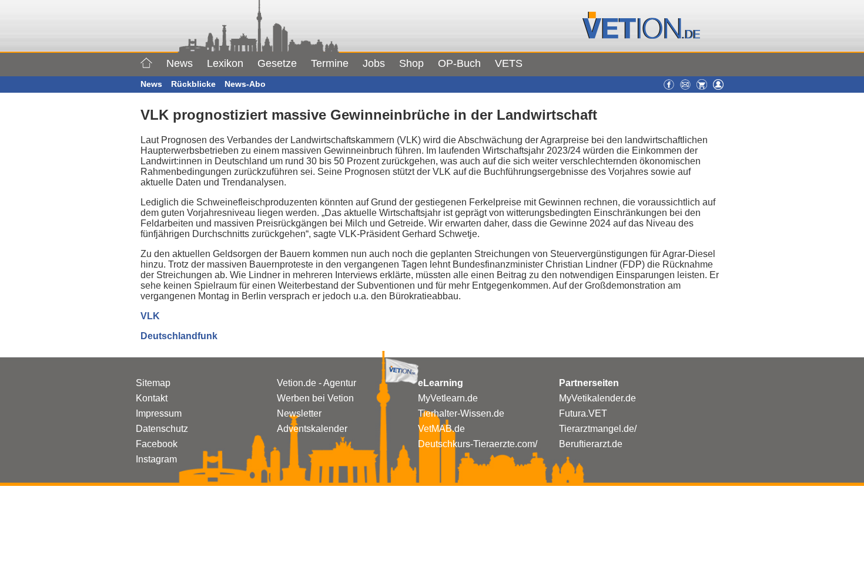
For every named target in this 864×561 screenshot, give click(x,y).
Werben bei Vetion (315, 398)
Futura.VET (583, 413)
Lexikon (225, 63)
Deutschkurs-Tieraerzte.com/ (477, 444)
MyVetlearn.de (448, 398)
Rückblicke (193, 84)
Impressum (159, 413)
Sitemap (153, 383)
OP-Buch (459, 63)
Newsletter (299, 413)
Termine (330, 63)
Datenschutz (162, 429)
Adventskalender (312, 429)
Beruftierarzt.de (590, 444)
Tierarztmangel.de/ (598, 429)
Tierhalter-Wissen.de (461, 413)
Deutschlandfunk (178, 336)
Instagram (156, 459)
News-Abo (245, 84)
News (179, 63)
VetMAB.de (441, 429)
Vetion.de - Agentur (316, 383)
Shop (411, 63)
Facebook (157, 444)
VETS (509, 63)
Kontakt (152, 398)
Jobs (374, 63)
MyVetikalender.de (597, 398)
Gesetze (277, 63)
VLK (150, 316)
